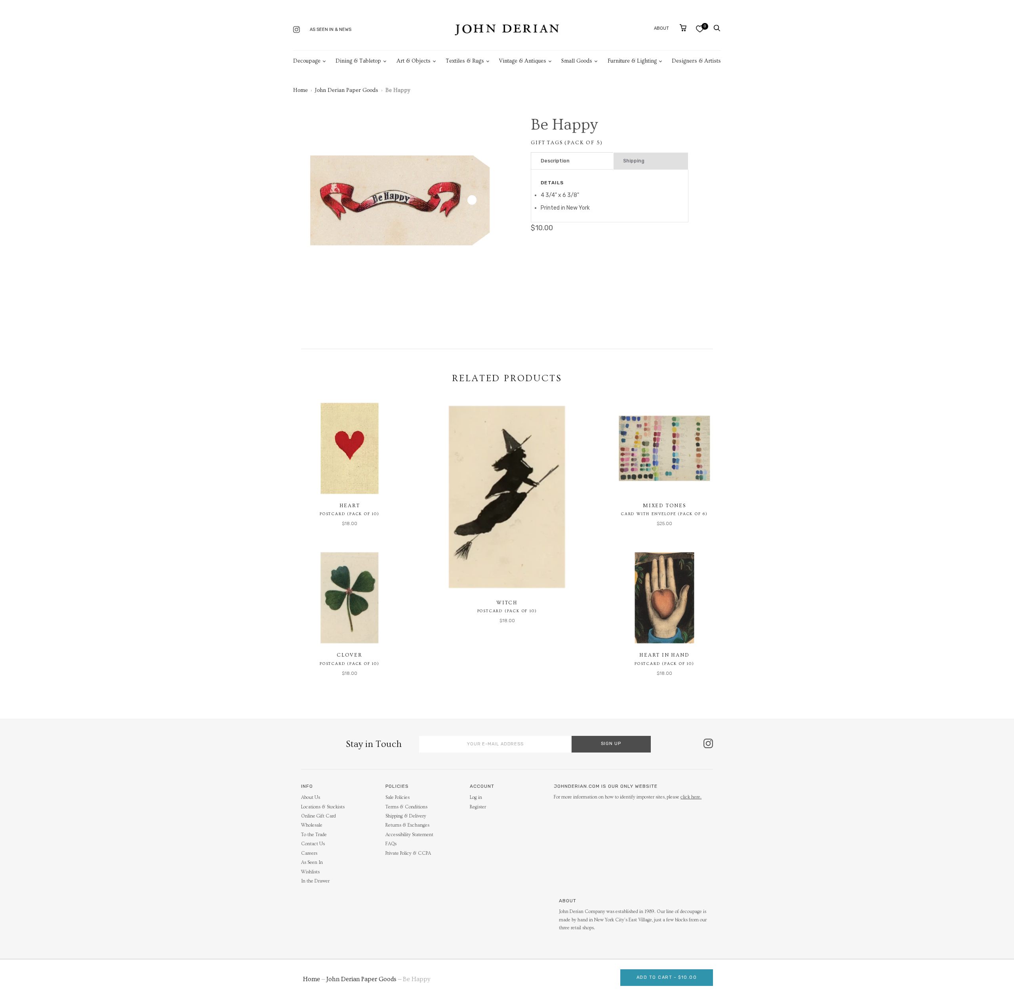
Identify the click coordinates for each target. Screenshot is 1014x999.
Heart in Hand (664, 655)
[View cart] (683, 27)
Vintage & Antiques (522, 61)
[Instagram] (296, 30)
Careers (309, 853)
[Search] (717, 28)
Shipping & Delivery (405, 816)
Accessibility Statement (409, 834)
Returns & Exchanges (407, 825)
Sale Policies (397, 797)
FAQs (390, 843)
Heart (349, 505)
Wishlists (310, 872)
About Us (310, 797)
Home (300, 90)
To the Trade (314, 834)
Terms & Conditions (406, 807)
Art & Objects (413, 61)
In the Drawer (315, 881)
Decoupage (306, 61)
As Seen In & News (330, 29)
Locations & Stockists (323, 807)
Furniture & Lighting (632, 61)
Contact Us (313, 843)
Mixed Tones (664, 505)
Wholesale (311, 825)
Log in (476, 797)
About (661, 28)
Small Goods (576, 61)
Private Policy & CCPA (408, 853)
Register (478, 807)
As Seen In (312, 862)
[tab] (572, 161)
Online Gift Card (318, 816)
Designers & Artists (696, 61)
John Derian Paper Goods (346, 90)
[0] (699, 28)
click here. (690, 797)
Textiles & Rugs (465, 61)
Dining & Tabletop (358, 61)
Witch (507, 603)
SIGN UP (611, 743)
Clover (349, 655)
